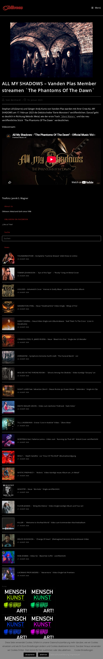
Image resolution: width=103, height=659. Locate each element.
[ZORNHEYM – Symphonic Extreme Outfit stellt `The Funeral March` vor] (8, 357)
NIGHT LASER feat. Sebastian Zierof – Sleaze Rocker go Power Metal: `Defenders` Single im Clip (57, 389)
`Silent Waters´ (68, 116)
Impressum (75, 654)
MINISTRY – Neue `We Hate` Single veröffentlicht (38, 489)
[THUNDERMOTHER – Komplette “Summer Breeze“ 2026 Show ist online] (8, 257)
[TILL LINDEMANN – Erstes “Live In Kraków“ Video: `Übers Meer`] (8, 424)
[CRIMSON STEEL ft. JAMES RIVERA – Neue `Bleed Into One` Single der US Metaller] (8, 340)
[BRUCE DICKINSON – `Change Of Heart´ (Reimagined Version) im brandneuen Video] (8, 540)
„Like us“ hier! (7, 224)
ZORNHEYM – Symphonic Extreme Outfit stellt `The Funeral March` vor (47, 356)
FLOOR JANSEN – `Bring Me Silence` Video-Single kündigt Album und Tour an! (50, 506)
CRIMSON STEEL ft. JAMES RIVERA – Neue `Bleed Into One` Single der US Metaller (51, 339)
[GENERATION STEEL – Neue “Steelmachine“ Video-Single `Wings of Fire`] (8, 307)
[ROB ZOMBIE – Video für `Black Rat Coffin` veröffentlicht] (8, 557)
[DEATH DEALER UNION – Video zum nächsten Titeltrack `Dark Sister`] (8, 407)
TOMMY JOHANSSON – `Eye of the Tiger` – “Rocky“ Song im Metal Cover (48, 272)
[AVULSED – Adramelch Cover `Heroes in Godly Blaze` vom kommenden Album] (8, 290)
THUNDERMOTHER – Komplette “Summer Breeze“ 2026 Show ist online (47, 256)
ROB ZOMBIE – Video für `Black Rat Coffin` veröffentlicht (41, 556)
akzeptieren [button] (30, 654)
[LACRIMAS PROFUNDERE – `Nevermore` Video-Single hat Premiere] (8, 573)
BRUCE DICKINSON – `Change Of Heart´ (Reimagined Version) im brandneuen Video (53, 539)
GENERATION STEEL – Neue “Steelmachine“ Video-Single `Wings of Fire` (47, 306)
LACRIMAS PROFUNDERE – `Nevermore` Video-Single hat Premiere (45, 572)
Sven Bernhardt (13, 100)
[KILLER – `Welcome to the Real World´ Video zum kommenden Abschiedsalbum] (8, 524)
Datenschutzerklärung (59, 654)
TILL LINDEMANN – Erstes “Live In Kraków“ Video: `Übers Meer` (44, 422)
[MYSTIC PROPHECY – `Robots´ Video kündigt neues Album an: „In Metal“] (8, 474)
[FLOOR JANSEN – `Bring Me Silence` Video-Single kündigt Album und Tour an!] (8, 507)
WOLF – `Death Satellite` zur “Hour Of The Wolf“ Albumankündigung (46, 456)
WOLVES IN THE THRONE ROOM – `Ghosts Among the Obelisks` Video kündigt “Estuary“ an (56, 372)
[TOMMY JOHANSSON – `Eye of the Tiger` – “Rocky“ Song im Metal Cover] (8, 274)
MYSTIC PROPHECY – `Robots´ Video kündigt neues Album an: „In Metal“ (48, 472)
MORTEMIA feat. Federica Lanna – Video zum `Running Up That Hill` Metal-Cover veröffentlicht (57, 439)
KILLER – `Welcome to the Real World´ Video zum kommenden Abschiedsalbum (51, 522)
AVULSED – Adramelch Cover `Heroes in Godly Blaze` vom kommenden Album (50, 289)
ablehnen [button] (43, 654)
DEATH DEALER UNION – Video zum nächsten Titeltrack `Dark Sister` (46, 406)
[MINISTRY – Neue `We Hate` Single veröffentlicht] (8, 490)
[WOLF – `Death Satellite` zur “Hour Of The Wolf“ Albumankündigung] (8, 457)
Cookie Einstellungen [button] (83, 650)
